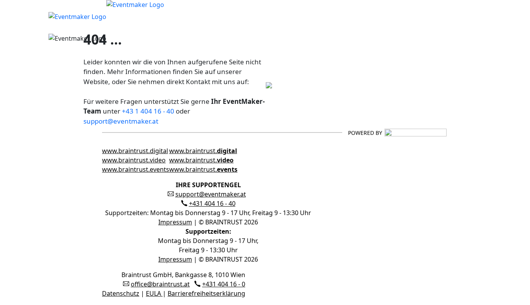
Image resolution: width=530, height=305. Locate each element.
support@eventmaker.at (120, 121)
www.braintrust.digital (135, 150)
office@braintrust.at (160, 284)
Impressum (175, 222)
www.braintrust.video (134, 160)
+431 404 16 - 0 (223, 284)
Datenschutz (120, 293)
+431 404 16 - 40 (212, 203)
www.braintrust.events (135, 169)
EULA (154, 293)
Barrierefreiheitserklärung (206, 293)
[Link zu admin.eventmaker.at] (106, 16)
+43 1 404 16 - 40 (148, 111)
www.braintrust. (203, 150)
